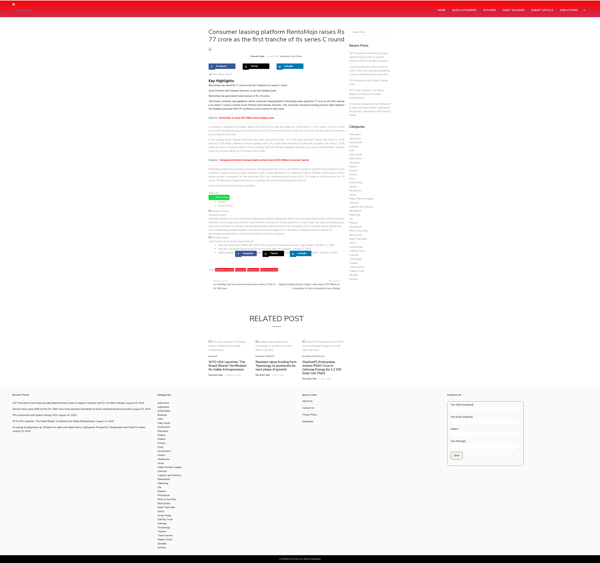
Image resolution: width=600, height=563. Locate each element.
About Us (307, 401)
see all (249, 241)
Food (352, 178)
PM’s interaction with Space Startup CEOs (35, 415)
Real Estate (355, 234)
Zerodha (353, 275)
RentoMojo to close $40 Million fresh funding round (246, 117)
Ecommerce (355, 158)
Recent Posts (225, 205)
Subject (455, 428)
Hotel (352, 194)
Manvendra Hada (216, 375)
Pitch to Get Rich (358, 230)
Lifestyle (354, 202)
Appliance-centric (224, 269)
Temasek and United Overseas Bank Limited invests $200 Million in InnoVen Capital (264, 160)
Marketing (354, 214)
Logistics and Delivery (361, 206)
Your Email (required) (462, 416)
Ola (351, 218)
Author (222, 202)
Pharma (353, 222)
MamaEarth (355, 210)
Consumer (240, 269)
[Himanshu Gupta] (219, 211)
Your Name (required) (462, 404)
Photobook (355, 226)
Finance (353, 170)
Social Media (356, 247)
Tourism (353, 263)
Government (356, 182)
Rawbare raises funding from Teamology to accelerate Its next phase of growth (276, 366)
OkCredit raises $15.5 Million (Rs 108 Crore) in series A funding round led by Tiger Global (265, 245)
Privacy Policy (309, 414)
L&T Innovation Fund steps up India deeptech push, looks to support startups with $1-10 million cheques (368, 57)
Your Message (458, 441)
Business (285, 56)
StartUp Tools (357, 250)
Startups (269, 356)
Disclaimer (307, 421)
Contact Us (308, 408)
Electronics (253, 269)
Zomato (353, 279)
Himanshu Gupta (257, 56)
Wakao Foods (356, 271)
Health (353, 186)
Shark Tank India (357, 238)
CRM (351, 150)
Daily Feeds (296, 56)
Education (354, 162)
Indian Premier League (361, 198)
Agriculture (355, 138)
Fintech (353, 174)
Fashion (353, 166)
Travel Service (357, 267)
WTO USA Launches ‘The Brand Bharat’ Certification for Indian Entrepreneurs (228, 366)
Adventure (355, 134)
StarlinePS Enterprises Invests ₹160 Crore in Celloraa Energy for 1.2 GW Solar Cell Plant (322, 367)
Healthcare (355, 190)
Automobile (355, 142)
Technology (318, 356)
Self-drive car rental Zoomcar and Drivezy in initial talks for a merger (254, 248)
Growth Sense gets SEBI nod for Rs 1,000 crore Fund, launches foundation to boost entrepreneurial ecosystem (369, 70)
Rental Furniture (269, 269)
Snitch (352, 242)
